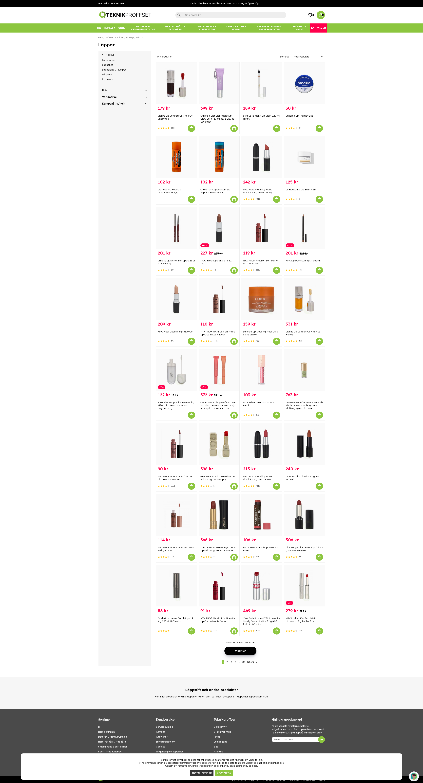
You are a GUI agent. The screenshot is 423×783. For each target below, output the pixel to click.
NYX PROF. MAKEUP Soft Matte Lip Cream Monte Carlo (217, 620)
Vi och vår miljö (222, 731)
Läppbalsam (109, 60)
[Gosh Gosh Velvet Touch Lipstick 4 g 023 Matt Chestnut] (176, 586)
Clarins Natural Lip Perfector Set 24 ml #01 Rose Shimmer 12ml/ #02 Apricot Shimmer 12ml (218, 405)
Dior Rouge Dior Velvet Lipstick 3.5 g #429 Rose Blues (304, 549)
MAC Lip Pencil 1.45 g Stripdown (303, 260)
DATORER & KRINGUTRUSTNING (112, 736)
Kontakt (160, 731)
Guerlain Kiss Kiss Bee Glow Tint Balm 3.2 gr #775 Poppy (217, 478)
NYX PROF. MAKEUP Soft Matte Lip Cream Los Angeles (217, 333)
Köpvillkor (162, 736)
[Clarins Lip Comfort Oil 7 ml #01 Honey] (304, 299)
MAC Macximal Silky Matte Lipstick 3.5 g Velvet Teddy (257, 191)
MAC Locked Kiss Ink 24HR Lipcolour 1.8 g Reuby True (301, 620)
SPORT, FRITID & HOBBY (109, 751)
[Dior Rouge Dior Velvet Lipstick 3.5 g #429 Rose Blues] (304, 515)
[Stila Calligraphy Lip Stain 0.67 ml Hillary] (262, 83)
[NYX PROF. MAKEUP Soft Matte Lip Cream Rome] (262, 228)
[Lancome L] (219, 515)
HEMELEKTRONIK (106, 731)
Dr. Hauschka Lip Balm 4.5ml (301, 189)
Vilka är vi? (220, 726)
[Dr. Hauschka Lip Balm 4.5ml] (304, 157)
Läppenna (107, 64)
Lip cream (107, 79)
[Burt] (262, 515)
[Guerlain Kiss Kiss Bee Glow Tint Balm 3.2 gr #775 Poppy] (219, 444)
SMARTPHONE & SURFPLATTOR (112, 746)
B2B (216, 746)
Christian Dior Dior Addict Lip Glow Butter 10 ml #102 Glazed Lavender (217, 118)
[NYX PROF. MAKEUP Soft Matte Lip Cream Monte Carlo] (219, 586)
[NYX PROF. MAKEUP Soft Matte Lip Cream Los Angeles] (219, 299)
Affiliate (218, 751)
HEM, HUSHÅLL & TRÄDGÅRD (112, 741)
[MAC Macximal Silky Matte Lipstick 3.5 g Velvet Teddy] (262, 157)
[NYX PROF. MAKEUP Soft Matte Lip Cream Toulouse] (176, 444)
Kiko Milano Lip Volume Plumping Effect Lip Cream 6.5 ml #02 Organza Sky (176, 405)
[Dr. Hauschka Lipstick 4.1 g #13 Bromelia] (304, 444)
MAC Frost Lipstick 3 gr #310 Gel (175, 331)
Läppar (139, 37)
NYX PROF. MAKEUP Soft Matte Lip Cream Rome (260, 262)
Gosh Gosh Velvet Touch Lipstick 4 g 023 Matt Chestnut (175, 620)
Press (217, 736)
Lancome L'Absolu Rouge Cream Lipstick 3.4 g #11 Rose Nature (218, 549)
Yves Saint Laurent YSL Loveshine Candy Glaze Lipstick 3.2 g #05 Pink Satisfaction (261, 621)
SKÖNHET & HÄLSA (114, 37)
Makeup (130, 37)
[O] (219, 157)
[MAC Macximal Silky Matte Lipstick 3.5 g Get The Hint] (262, 444)
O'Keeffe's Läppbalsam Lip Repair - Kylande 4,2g (215, 191)
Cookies (160, 746)
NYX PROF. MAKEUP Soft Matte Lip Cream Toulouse (175, 478)
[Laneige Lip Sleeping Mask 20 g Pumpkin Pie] (262, 299)
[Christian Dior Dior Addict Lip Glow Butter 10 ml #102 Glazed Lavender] (219, 83)
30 (243, 661)
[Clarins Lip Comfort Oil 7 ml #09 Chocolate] (176, 83)
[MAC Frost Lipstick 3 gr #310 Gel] (176, 299)
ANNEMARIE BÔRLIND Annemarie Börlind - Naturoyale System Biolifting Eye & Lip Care (304, 405)
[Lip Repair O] (176, 157)
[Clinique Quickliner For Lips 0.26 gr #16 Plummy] (176, 228)
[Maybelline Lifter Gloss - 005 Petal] (262, 370)
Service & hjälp (164, 726)
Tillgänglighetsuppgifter (169, 751)
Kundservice (117, 3)
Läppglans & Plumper (114, 69)
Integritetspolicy (165, 741)
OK (321, 739)
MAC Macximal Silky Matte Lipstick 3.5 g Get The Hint (257, 478)
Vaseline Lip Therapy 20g (299, 115)
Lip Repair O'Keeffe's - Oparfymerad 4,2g (170, 191)
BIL (99, 726)
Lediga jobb (220, 741)
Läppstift (107, 74)
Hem (100, 37)
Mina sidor (103, 3)
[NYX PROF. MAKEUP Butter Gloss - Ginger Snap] (176, 515)
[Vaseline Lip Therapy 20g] (304, 83)
